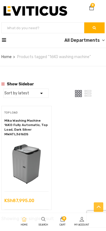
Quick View (26, 178)
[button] (91, 8)
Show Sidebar (20, 84)
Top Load (11, 112)
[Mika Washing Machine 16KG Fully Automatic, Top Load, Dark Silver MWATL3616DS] (26, 145)
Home (6, 57)
